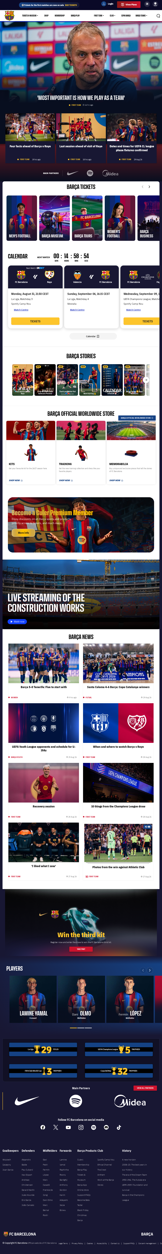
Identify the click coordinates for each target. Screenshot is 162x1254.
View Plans (131, 4)
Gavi (45, 1159)
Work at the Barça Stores (105, 1182)
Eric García (26, 1200)
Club (112, 15)
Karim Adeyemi (64, 1197)
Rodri (45, 1215)
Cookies (90, 1243)
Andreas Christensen (27, 1182)
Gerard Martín (28, 1190)
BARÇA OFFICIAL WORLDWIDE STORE (138, 418)
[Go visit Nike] (27, 1101)
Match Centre (21, 309)
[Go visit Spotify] (75, 1101)
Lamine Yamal (63, 1162)
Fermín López (46, 1172)
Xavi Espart (27, 1174)
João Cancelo (28, 1205)
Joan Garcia (8, 1169)
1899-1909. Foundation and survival (135, 1187)
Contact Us (115, 1243)
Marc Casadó (46, 1182)
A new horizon (129, 1159)
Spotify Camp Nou (105, 1159)
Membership (60, 15)
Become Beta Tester (83, 1202)
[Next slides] (149, 187)
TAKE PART (81, 949)
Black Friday (83, 1210)
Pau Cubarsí (27, 1169)
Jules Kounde (28, 1195)
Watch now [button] (20, 622)
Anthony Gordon (64, 1187)
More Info (23, 532)
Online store (83, 1190)
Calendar (94, 336)
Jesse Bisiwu (63, 1207)
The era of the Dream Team (134, 1174)
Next (150, 970)
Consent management (147, 1243)
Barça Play (75, 15)
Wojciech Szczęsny (7, 1162)
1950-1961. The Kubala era (134, 1180)
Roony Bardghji (63, 1177)
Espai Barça (126, 15)
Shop (46, 15)
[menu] (155, 4)
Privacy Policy (77, 1243)
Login (108, 4)
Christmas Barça (82, 1217)
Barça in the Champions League (133, 1197)
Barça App (82, 1185)
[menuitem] (155, 3)
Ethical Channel (104, 1164)
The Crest (101, 1169)
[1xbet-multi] (40, 268)
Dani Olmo (48, 1200)
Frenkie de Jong (48, 1192)
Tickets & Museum (29, 15)
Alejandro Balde (26, 1162)
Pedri (45, 1164)
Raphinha (64, 1169)
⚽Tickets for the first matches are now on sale (49, 5)
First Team (98, 15)
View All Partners (145, 1088)
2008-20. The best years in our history (134, 1167)
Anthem (101, 1174)
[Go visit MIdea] (129, 1101)
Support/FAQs (83, 1195)
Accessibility (102, 1243)
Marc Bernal (46, 1207)
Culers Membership (83, 1162)
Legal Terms (63, 1243)
